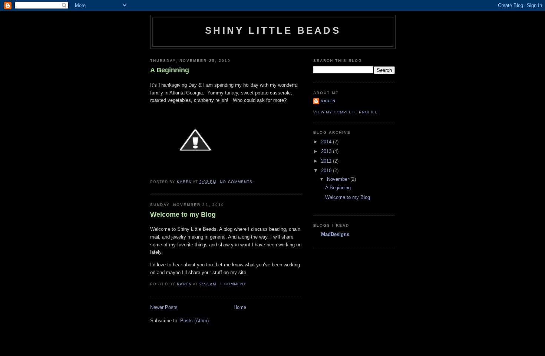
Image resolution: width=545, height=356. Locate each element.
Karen (328, 101)
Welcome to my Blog (183, 214)
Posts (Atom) (194, 320)
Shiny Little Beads (273, 30)
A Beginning (169, 70)
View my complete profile (345, 112)
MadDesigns (335, 234)
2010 (327, 170)
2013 (327, 151)
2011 (327, 161)
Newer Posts (164, 307)
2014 (327, 141)
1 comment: (234, 284)
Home (240, 307)
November (338, 179)
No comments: (237, 182)
